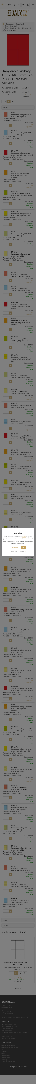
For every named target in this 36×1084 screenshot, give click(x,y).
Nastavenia (15, 547)
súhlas (24, 537)
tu (25, 551)
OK (23, 547)
